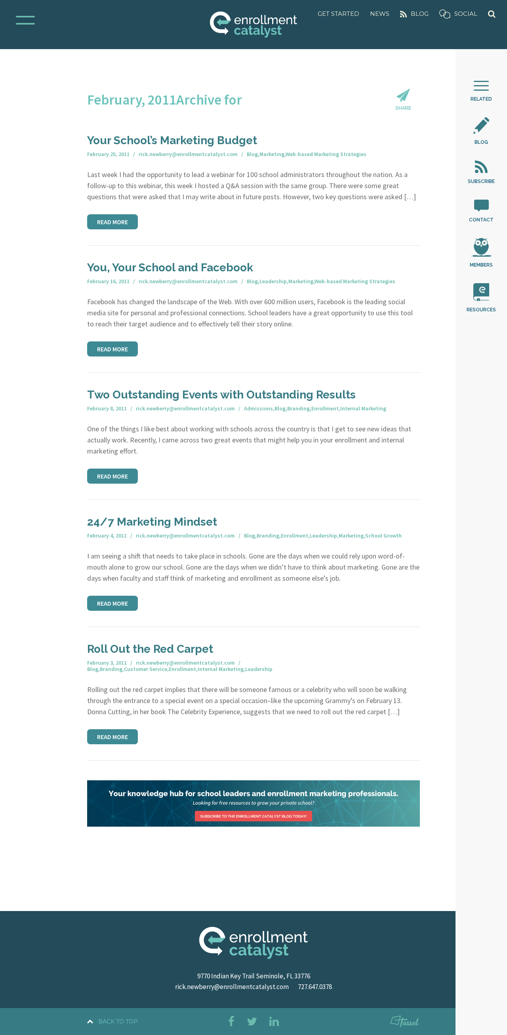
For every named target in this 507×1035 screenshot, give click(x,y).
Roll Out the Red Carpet (150, 649)
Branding (298, 408)
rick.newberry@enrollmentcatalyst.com (232, 986)
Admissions (258, 408)
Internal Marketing (363, 408)
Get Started (338, 13)
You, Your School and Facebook (170, 267)
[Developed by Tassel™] (405, 1023)
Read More (112, 222)
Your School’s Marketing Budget (172, 140)
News (379, 13)
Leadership (273, 281)
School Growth (383, 535)
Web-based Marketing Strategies (326, 154)
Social (465, 13)
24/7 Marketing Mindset (152, 521)
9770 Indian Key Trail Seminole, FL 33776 (253, 976)
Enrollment (325, 408)
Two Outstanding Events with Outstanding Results (221, 394)
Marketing (271, 154)
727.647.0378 (315, 986)
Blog (420, 13)
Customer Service (145, 669)
